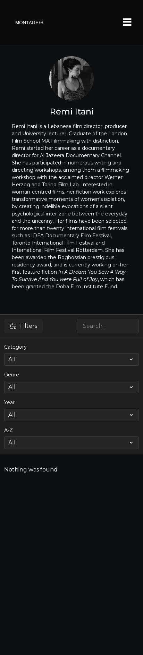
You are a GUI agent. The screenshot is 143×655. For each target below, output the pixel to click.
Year (9, 402)
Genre (11, 375)
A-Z (8, 430)
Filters (28, 326)
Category (15, 347)
